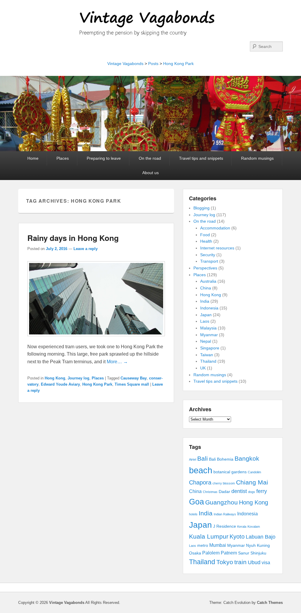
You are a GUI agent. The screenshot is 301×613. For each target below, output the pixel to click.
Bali (202, 458)
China (205, 288)
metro (202, 545)
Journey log (78, 378)
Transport (209, 261)
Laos (204, 321)
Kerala (241, 526)
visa (266, 562)
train (240, 562)
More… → (117, 361)
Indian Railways (225, 514)
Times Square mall (132, 384)
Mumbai (217, 545)
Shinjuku (258, 553)
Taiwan (206, 354)
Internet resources (217, 248)
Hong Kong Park (178, 63)
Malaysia (208, 328)
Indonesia (209, 308)
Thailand (208, 361)
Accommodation (215, 228)
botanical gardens (230, 472)
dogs (251, 492)
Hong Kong (55, 378)
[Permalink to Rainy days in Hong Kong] (96, 339)
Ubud (254, 562)
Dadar (224, 491)
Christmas (210, 492)
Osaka (195, 553)
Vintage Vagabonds (125, 63)
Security (207, 254)
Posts (153, 63)
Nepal (205, 341)
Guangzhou (221, 502)
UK (203, 368)
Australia (208, 281)
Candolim (254, 472)
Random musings (257, 158)
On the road (150, 158)
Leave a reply (85, 248)
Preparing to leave (104, 158)
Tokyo (224, 562)
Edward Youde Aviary (60, 384)
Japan (206, 314)
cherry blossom (224, 483)
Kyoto (237, 536)
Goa (196, 501)
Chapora (200, 482)
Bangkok (247, 458)
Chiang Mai (252, 482)
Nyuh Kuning (258, 545)
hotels (193, 514)
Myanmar (209, 334)
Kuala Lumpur (208, 536)
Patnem (229, 552)
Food (205, 234)
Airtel (192, 459)
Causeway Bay (134, 378)
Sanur (243, 553)
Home (33, 158)
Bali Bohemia (221, 459)
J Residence (224, 526)
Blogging (201, 208)
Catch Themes (270, 602)
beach (200, 470)
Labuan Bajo (260, 537)
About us (150, 172)
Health (206, 241)
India (204, 301)
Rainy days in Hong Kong (73, 237)
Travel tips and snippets (201, 158)
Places (62, 158)
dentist (239, 491)
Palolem (211, 552)
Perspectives (205, 268)
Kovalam (254, 526)
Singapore (209, 348)
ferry (261, 491)
